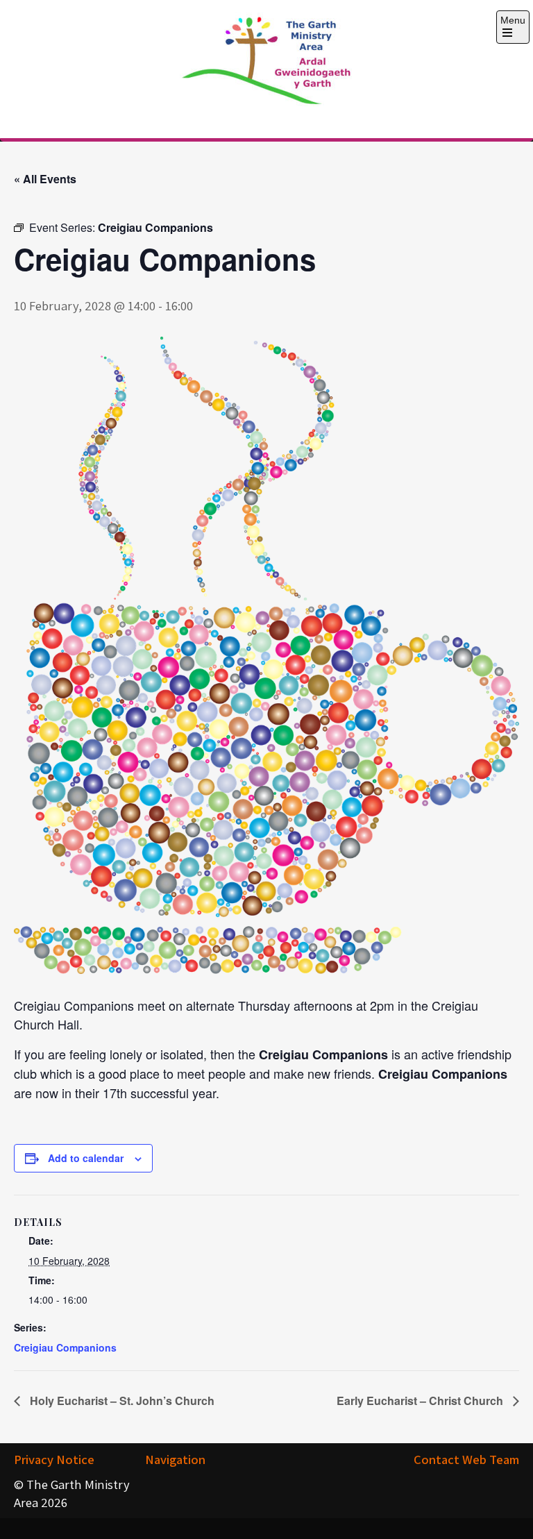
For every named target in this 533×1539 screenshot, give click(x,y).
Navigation (175, 1459)
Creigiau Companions (65, 1347)
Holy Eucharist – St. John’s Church (120, 1400)
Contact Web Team (466, 1459)
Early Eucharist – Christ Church (421, 1400)
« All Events (45, 179)
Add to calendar (86, 1158)
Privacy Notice (54, 1459)
